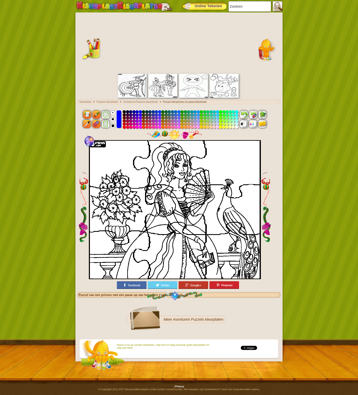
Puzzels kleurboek (107, 101)
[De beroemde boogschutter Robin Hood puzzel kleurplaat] (132, 96)
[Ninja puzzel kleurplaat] (193, 96)
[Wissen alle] (253, 114)
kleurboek (85, 101)
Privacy (179, 386)
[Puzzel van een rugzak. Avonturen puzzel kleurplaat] (224, 96)
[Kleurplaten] (124, 6)
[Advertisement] (179, 42)
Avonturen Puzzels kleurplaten (198, 319)
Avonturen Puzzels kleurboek (140, 101)
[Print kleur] (253, 124)
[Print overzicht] (244, 124)
